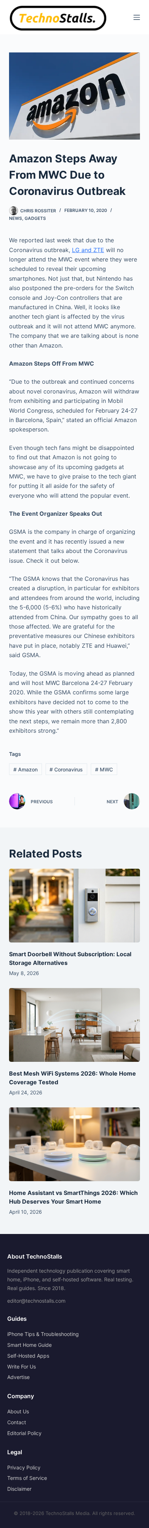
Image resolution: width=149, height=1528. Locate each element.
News (15, 218)
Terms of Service (27, 1478)
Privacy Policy (24, 1467)
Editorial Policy (24, 1433)
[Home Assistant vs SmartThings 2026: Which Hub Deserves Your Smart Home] (74, 1144)
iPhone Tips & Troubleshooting (43, 1334)
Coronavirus (66, 769)
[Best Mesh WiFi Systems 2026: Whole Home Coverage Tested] (74, 1025)
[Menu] (136, 17)
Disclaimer (19, 1489)
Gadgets (35, 218)
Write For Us (21, 1366)
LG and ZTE (88, 250)
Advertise (18, 1377)
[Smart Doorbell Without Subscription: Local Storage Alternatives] (74, 905)
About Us (18, 1411)
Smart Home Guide (29, 1345)
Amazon (25, 769)
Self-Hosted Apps (28, 1356)
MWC (104, 769)
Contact (16, 1422)
